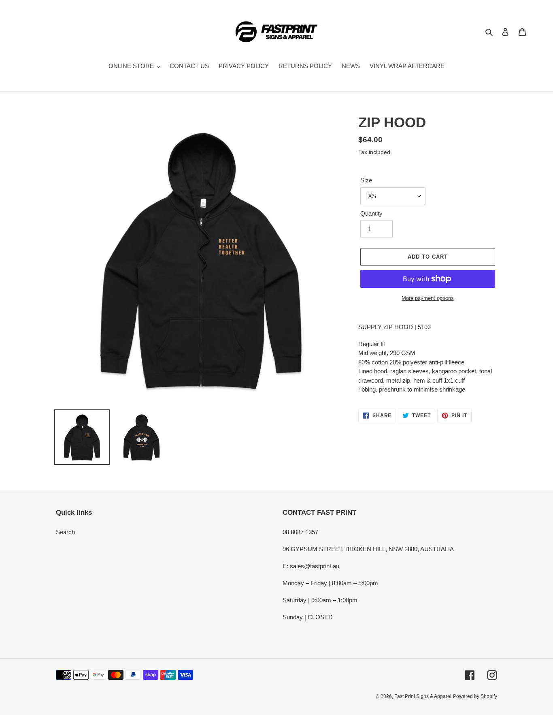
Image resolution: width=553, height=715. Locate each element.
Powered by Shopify (475, 696)
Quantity (371, 213)
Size (366, 180)
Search (65, 532)
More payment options (428, 298)
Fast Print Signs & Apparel (422, 696)
